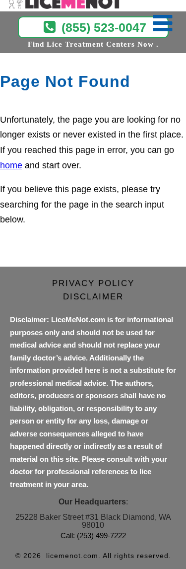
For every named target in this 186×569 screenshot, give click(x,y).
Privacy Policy (93, 283)
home (11, 165)
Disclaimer (93, 296)
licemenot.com (72, 556)
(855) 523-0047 (104, 27)
